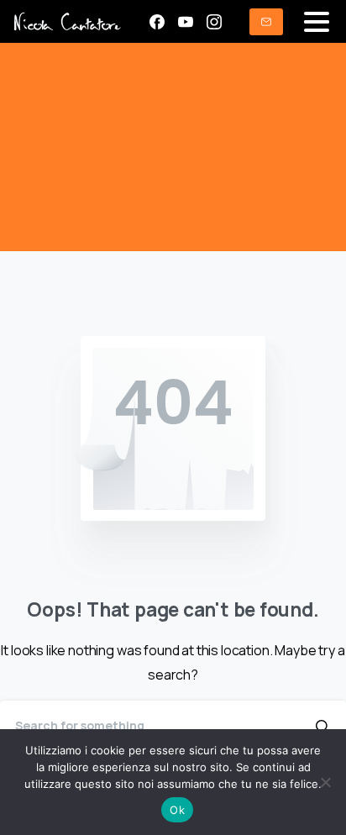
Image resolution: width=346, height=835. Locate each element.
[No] (325, 782)
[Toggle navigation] (316, 22)
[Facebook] (157, 21)
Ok (177, 810)
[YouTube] (185, 21)
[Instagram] (214, 21)
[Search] (323, 726)
